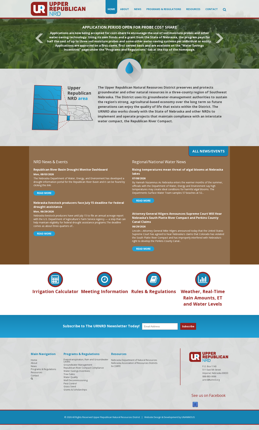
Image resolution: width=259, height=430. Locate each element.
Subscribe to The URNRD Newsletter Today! (101, 326)
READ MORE (44, 193)
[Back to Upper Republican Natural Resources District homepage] (58, 8)
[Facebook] (195, 404)
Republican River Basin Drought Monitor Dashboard (70, 170)
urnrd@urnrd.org (211, 379)
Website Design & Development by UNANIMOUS (169, 417)
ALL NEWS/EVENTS (208, 151)
